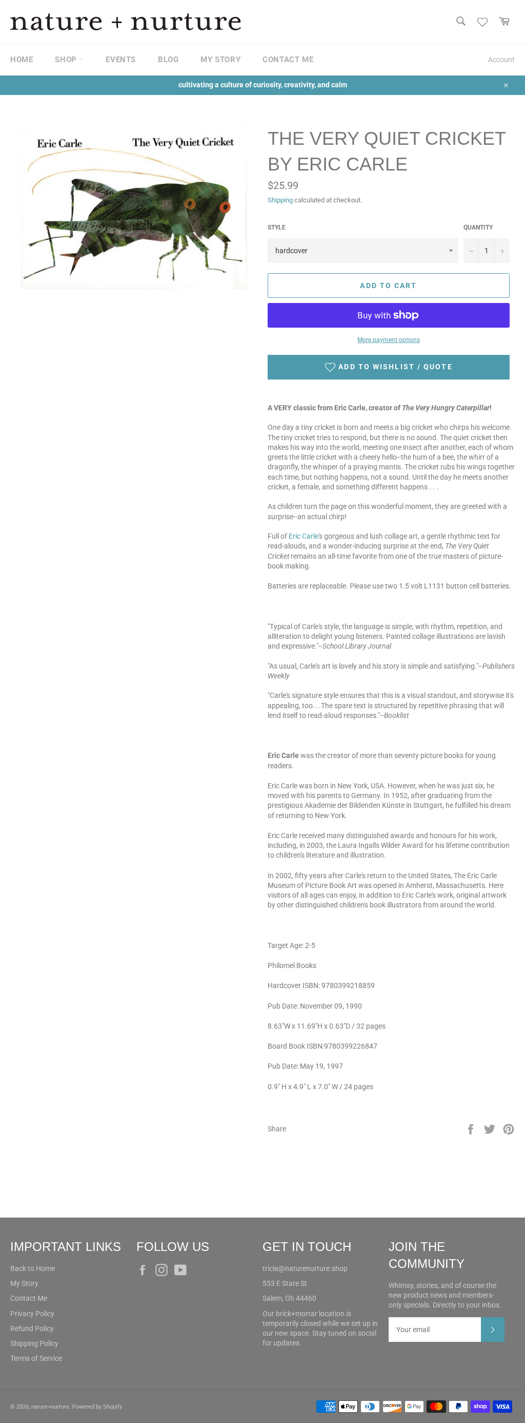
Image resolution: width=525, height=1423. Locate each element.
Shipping (280, 200)
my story (220, 59)
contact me (287, 59)
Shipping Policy (34, 1343)
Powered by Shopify (97, 1406)
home (21, 59)
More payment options (388, 340)
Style (277, 227)
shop (67, 59)
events (121, 59)
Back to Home (32, 1268)
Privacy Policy (32, 1314)
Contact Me (28, 1298)
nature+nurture (50, 1406)
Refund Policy (32, 1328)
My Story (24, 1283)
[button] (389, 367)
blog (168, 59)
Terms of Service (36, 1358)
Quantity (478, 227)
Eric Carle (303, 536)
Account (501, 59)
